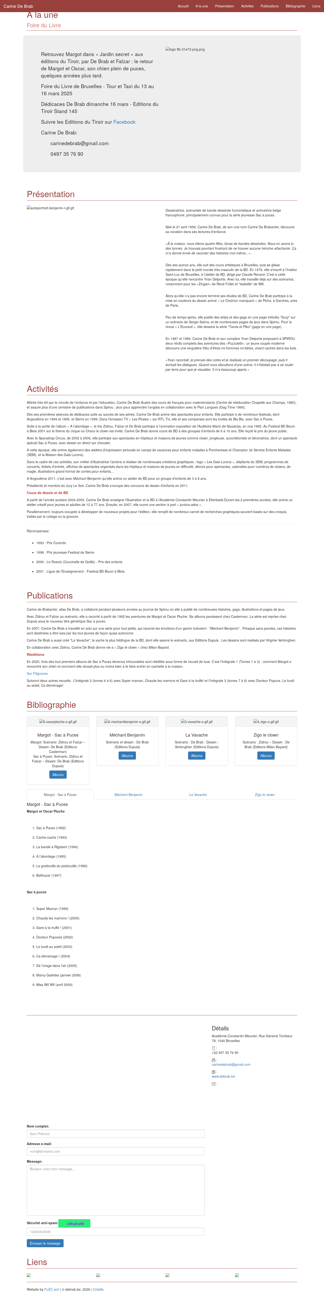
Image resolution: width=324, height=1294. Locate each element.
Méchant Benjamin (129, 794)
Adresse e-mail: (39, 1143)
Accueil (183, 6)
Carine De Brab (18, 6)
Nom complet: (38, 1126)
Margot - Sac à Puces (60, 794)
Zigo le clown (265, 794)
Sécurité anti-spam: (42, 1222)
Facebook (124, 121)
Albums (58, 774)
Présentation (224, 6)
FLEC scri (51, 1289)
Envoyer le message (45, 1243)
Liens (316, 6)
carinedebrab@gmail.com (231, 1064)
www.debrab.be (223, 1076)
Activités (247, 6)
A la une (202, 6)
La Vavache (198, 794)
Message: (34, 1161)
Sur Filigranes (37, 673)
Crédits (98, 1289)
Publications (270, 6)
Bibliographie (295, 6)
